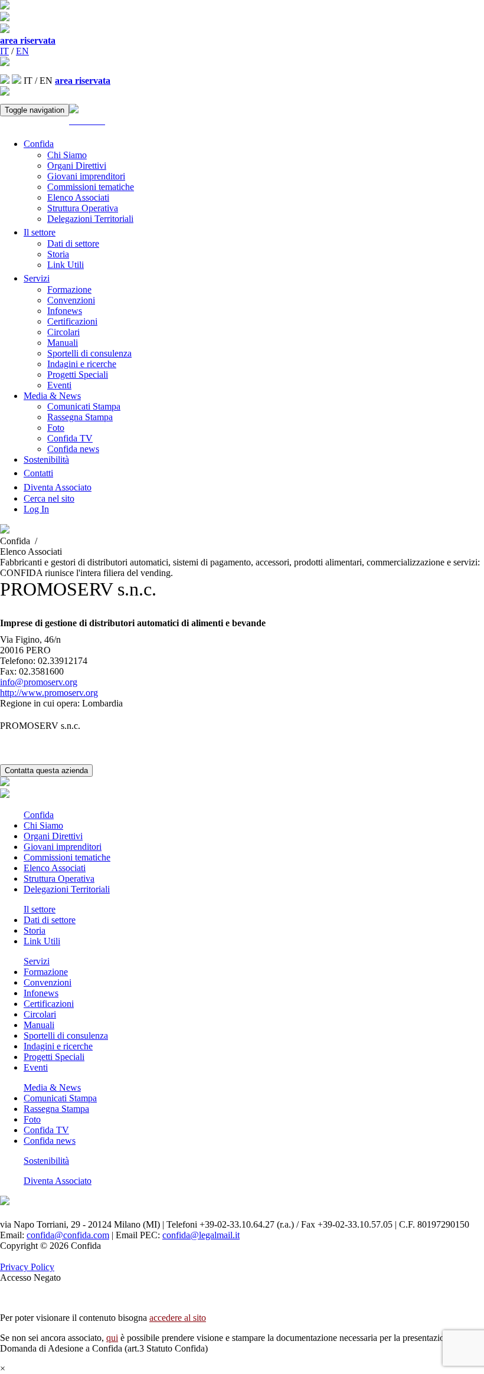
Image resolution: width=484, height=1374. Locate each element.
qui (112, 1338)
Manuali (62, 343)
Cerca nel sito (49, 498)
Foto (55, 428)
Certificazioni (72, 321)
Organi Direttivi (76, 166)
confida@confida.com (68, 1235)
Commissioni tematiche (90, 187)
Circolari (63, 332)
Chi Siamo (67, 155)
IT (4, 51)
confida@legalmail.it (201, 1235)
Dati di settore (73, 243)
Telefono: (17, 661)
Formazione (69, 289)
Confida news (73, 449)
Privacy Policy (27, 1267)
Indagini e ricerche (81, 364)
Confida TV (70, 438)
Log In (36, 509)
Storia (58, 254)
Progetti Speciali (77, 374)
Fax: (8, 671)
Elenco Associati (78, 197)
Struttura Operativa (82, 208)
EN (22, 51)
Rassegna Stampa (80, 417)
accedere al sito (177, 1318)
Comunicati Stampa (83, 406)
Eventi (59, 385)
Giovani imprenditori (86, 176)
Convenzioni (71, 300)
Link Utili (65, 265)
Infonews (64, 311)
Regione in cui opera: (40, 703)
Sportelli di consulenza (89, 353)
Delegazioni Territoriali (90, 219)
